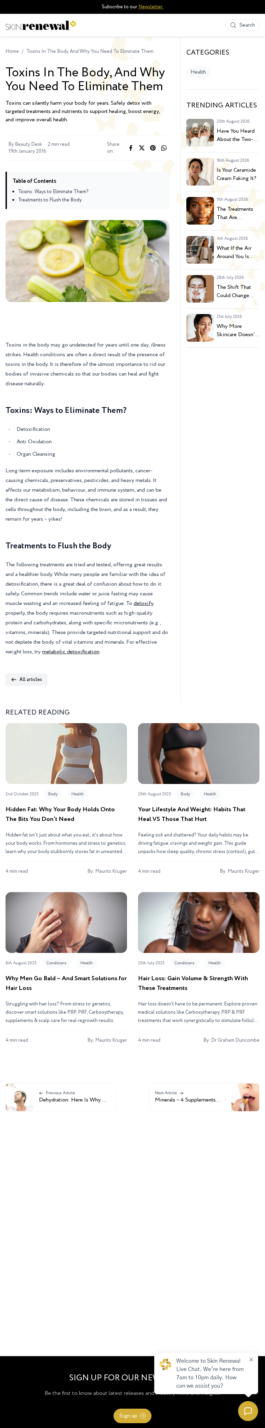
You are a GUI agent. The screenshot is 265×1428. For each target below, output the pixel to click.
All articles (30, 679)
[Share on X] (142, 148)
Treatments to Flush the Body (50, 200)
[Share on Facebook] (131, 148)
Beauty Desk (28, 144)
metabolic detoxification (70, 652)
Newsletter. (151, 6)
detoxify (144, 603)
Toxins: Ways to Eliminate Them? (53, 191)
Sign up (128, 1416)
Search (247, 25)
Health (198, 72)
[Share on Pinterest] (153, 148)
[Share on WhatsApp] (164, 148)
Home (12, 51)
